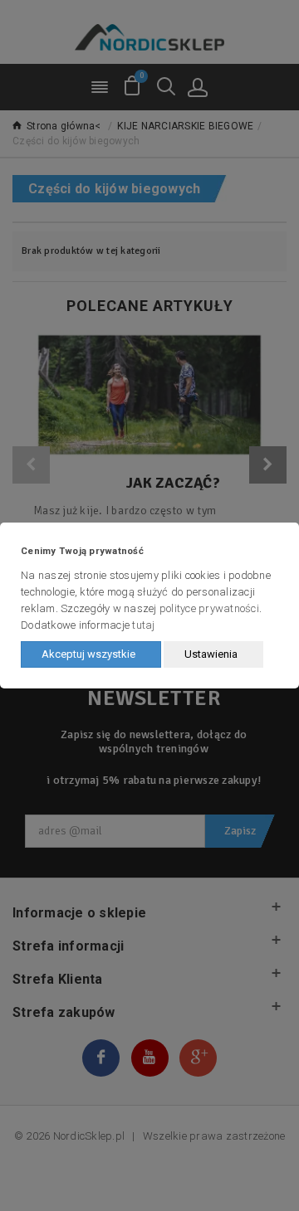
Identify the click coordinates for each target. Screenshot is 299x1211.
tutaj (143, 625)
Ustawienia (211, 654)
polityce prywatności (209, 608)
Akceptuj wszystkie (88, 654)
